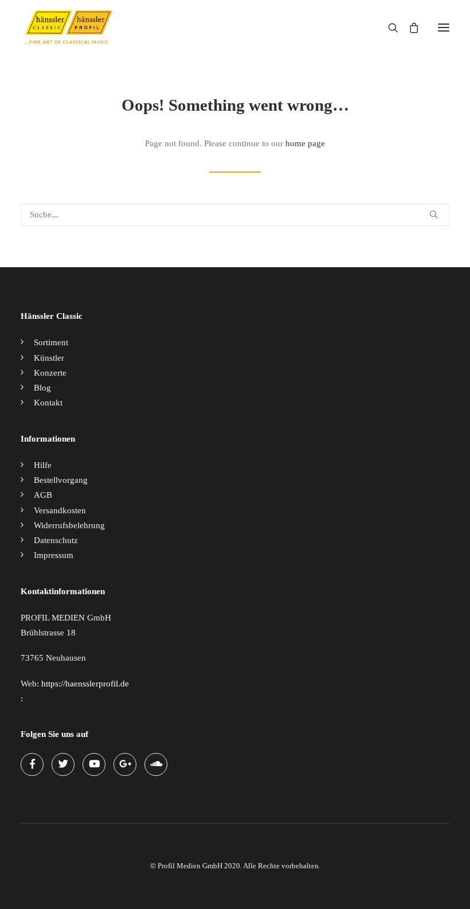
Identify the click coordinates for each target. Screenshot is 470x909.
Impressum (53, 555)
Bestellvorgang (61, 480)
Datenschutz (56, 540)
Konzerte (50, 372)
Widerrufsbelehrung (69, 525)
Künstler (49, 357)
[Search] (388, 27)
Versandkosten (60, 510)
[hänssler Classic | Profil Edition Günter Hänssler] (69, 27)
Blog (42, 387)
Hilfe (43, 465)
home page (305, 143)
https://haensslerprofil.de (85, 683)
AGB (43, 495)
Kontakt (48, 402)
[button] (443, 27)
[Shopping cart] (408, 27)
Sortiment (51, 342)
